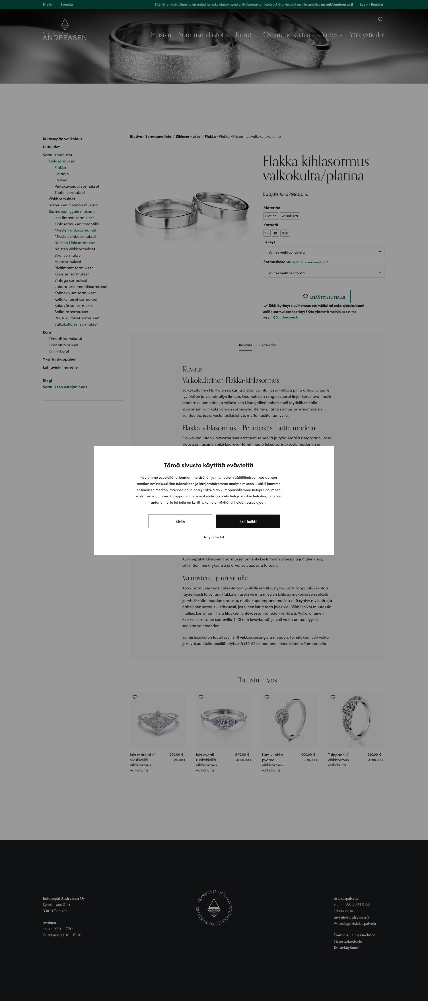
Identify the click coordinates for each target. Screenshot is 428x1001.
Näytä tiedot (214, 537)
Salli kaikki (248, 521)
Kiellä (180, 521)
